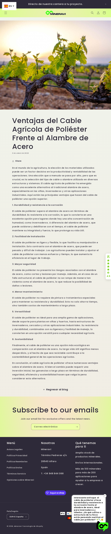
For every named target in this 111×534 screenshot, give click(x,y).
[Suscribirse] (77, 427)
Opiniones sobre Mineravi (20, 480)
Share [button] (18, 161)
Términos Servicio (16, 473)
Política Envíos (14, 467)
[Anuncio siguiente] (106, 4)
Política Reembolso (17, 461)
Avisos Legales (14, 449)
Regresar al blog (57, 389)
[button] (6, 13)
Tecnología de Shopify (32, 526)
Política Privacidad (17, 455)
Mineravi (18, 526)
